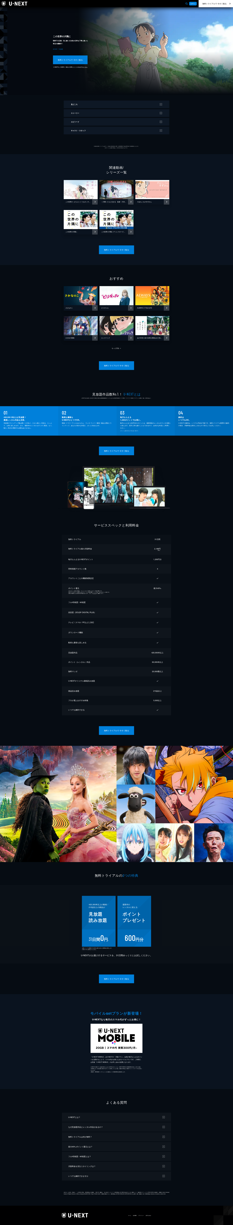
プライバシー (141, 1215)
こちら (85, 67)
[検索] (186, 3)
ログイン (193, 4)
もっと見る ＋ (116, 348)
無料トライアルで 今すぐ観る (214, 3)
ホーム (129, 1215)
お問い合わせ (148, 1215)
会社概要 (135, 1215)
